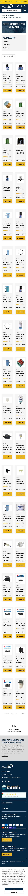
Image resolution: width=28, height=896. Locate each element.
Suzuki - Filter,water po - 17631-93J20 (7, 660)
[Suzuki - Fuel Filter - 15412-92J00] (20, 104)
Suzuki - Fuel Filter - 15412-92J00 (20, 115)
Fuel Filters (6, 44)
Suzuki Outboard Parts (8, 15)
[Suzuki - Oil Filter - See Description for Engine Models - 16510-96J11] (20, 289)
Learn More (7, 90)
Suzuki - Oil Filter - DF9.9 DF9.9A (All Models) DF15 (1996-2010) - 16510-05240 (20, 376)
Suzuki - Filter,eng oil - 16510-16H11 (20, 589)
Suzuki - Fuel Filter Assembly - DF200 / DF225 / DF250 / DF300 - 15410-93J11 (7, 559)
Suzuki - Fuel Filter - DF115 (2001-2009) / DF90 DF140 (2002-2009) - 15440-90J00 (7, 592)
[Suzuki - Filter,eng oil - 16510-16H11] (20, 579)
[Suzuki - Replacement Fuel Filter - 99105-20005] (20, 178)
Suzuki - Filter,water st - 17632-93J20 (20, 624)
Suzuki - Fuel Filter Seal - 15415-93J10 (6, 336)
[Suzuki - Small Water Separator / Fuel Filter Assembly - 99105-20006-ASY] (20, 399)
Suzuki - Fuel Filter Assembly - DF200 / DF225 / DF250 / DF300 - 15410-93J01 (20, 698)
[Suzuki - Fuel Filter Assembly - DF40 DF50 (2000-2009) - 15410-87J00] (20, 650)
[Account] (22, 6)
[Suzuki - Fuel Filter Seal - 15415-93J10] (7, 326)
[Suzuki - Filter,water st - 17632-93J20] (20, 613)
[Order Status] (18, 6)
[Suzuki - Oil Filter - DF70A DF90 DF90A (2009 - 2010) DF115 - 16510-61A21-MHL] (7, 178)
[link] (6, 714)
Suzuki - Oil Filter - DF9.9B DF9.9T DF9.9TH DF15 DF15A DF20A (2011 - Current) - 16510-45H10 (7, 119)
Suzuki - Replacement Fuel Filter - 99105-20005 (20, 189)
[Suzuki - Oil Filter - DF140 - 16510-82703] (20, 141)
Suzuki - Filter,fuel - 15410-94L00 (7, 481)
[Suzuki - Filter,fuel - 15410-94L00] (7, 470)
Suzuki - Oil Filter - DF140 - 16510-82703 (20, 152)
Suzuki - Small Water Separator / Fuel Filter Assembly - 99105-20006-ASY (20, 414)
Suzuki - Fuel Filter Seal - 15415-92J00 (20, 262)
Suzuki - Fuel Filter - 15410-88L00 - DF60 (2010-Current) (7, 519)
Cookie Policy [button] (18, 881)
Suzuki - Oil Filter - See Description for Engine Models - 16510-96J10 (6, 81)
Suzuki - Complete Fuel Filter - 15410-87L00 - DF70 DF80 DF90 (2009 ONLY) (7, 265)
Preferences (14, 892)
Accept (14, 889)
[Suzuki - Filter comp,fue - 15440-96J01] (7, 613)
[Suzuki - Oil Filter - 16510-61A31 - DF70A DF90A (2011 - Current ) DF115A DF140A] (20, 215)
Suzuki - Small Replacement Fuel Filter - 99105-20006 (20, 519)
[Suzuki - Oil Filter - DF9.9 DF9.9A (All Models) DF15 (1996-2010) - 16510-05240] (20, 362)
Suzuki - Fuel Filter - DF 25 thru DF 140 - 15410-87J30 (7, 300)
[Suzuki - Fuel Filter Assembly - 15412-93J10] (7, 141)
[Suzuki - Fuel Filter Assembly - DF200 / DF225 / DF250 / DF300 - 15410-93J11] (7, 544)
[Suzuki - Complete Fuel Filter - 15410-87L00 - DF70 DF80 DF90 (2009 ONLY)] (7, 252)
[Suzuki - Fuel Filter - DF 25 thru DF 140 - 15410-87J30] (7, 289)
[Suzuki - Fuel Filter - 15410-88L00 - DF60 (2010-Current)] (7, 507)
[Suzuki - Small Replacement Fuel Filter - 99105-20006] (20, 507)
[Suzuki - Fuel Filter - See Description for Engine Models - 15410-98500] (20, 544)
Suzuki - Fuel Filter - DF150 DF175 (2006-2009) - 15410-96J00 (7, 375)
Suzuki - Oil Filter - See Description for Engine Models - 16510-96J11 (19, 302)
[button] (25, 6)
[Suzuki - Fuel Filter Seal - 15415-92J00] (20, 252)
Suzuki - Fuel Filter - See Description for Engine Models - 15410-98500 (20, 558)
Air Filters (6, 48)
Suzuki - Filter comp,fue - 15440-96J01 (7, 624)
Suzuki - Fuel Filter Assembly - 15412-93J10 (6, 153)
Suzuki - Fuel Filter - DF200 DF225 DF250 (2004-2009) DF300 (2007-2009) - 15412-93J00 (20, 451)
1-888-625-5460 (7, 774)
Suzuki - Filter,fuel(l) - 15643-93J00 (20, 481)
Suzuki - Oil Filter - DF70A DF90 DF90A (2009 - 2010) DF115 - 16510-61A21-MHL (7, 191)
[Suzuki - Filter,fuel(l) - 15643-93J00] (20, 470)
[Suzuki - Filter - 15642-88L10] (7, 684)
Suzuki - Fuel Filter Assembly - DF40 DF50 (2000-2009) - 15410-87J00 (20, 663)
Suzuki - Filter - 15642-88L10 (7, 694)
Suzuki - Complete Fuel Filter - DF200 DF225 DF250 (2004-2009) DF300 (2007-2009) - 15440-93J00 (7, 452)
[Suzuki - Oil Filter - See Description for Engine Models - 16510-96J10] (7, 67)
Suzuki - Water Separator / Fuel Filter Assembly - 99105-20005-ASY (20, 339)
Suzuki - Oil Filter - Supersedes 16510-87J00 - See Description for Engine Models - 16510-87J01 (20, 84)
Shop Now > (9, 2)
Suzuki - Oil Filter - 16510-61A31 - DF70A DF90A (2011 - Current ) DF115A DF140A (20, 228)
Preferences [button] (5, 884)
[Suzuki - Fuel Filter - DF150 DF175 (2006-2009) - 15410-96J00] (7, 362)
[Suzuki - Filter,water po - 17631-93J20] (7, 650)
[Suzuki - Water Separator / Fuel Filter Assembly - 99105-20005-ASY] (20, 326)
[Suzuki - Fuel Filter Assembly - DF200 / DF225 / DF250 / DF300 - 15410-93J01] (20, 684)
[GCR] (3, 794)
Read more (5, 756)
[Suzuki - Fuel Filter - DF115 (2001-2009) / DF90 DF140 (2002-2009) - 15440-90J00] (7, 579)
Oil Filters (6, 41)
